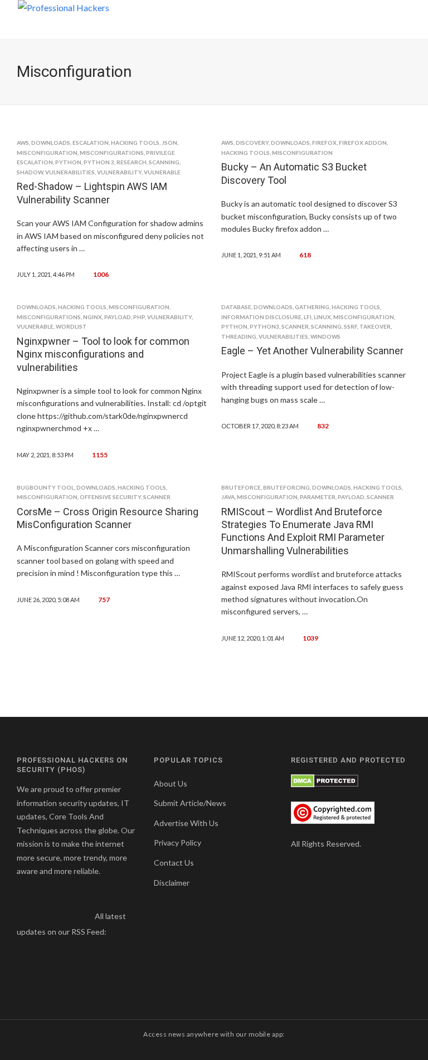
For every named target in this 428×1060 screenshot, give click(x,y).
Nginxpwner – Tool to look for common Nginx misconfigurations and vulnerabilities (103, 354)
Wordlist (71, 326)
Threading (238, 336)
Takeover (375, 326)
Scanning (164, 162)
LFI (308, 317)
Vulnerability (119, 172)
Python (68, 162)
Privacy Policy (177, 842)
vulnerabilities (70, 172)
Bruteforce (241, 487)
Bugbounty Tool (45, 487)
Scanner (295, 326)
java (228, 497)
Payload (117, 317)
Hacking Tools (135, 142)
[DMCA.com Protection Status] (324, 780)
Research (131, 162)
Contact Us (174, 862)
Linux (322, 317)
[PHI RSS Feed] (115, 931)
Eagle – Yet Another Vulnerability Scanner (312, 350)
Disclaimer (171, 882)
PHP (139, 317)
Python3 (264, 326)
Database (236, 307)
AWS (23, 142)
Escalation (90, 142)
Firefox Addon (363, 142)
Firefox (324, 142)
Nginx (92, 317)
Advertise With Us (186, 823)
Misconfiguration (47, 152)
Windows (325, 336)
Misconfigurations (112, 152)
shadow (30, 172)
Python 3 (99, 162)
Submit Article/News (190, 803)
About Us (170, 783)
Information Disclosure (261, 317)
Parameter (317, 497)
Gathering (312, 307)
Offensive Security (110, 497)
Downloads (50, 142)
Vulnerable (162, 172)
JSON (169, 142)
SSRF (350, 326)
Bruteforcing (286, 487)
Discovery (252, 142)
